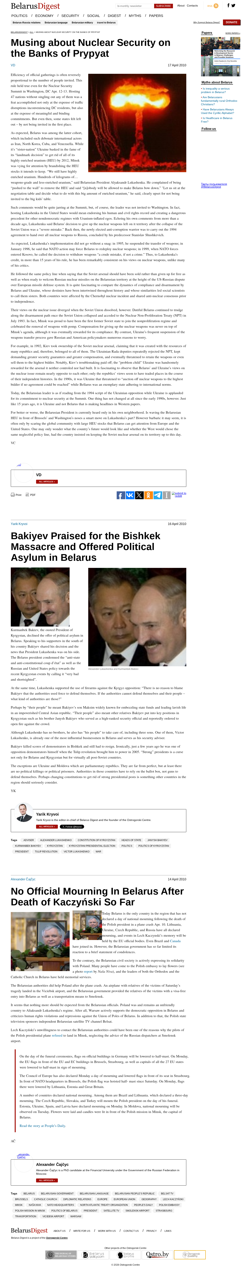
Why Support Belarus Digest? (206, 22)
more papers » (233, 33)
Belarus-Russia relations (27, 22)
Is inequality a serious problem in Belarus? (215, 90)
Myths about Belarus (217, 82)
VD (13, 65)
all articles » (47, 482)
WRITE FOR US (81, 1231)
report (89, 971)
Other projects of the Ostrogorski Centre (125, 1248)
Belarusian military (82, 22)
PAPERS (156, 16)
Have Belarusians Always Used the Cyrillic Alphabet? (217, 111)
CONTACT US (131, 1231)
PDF (33, 495)
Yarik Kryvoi (19, 524)
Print (18, 495)
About (181, 5)
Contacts (192, 5)
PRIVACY (151, 1231)
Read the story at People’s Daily (42, 1125)
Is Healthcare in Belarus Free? (216, 119)
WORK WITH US (107, 1231)
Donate (231, 22)
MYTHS (135, 16)
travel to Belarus (106, 22)
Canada (175, 940)
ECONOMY (44, 16)
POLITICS (19, 16)
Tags (14, 840)
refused (57, 1035)
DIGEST (114, 16)
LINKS (168, 1231)
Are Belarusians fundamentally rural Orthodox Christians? (219, 101)
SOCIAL (93, 16)
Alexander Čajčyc (23, 879)
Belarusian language (56, 22)
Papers (207, 32)
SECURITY (70, 16)
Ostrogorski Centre (57, 1238)
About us (59, 1231)
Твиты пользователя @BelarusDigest (214, 185)
